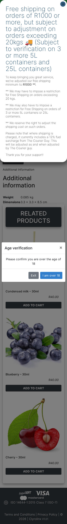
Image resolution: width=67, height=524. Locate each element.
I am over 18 (51, 275)
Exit (33, 275)
